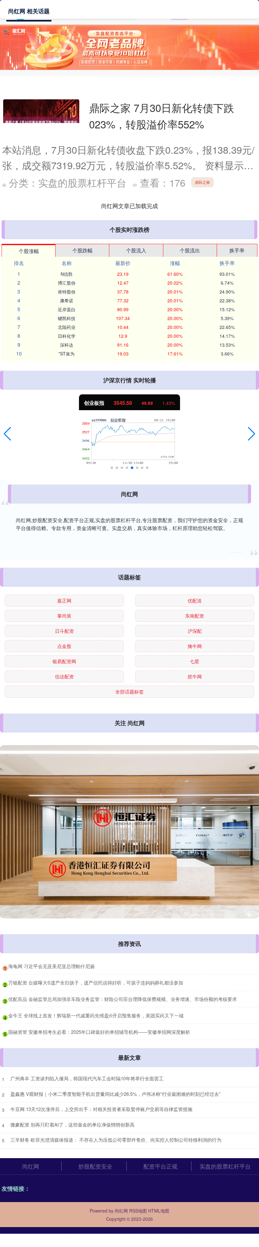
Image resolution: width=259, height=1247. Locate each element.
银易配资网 (64, 661)
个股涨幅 (29, 251)
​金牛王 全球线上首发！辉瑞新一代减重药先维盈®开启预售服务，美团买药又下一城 (96, 1015)
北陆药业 (66, 327)
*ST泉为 (66, 353)
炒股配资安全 (95, 1166)
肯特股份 (66, 291)
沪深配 (195, 630)
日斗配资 (64, 630)
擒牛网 (195, 646)
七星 (194, 661)
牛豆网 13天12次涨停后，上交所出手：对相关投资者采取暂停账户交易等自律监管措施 (101, 1109)
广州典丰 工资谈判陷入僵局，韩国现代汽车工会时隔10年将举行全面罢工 (87, 1078)
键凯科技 (66, 318)
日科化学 (66, 336)
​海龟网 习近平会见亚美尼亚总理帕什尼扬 (51, 966)
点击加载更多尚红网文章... (129, 205)
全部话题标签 (129, 691)
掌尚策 (64, 615)
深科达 (66, 345)
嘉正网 (64, 600)
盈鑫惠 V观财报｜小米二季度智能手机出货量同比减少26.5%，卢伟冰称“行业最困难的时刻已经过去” (115, 1093)
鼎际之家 (202, 182)
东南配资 (194, 615)
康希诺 (66, 300)
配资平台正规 (160, 1166)
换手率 (236, 250)
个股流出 (190, 250)
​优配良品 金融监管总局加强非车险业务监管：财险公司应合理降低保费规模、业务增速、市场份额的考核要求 (122, 999)
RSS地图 (138, 1210)
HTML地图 (158, 1210)
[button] (7, 434)
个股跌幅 (82, 250)
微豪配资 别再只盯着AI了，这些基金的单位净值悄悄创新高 (72, 1124)
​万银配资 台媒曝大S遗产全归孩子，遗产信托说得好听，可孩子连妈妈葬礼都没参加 (95, 982)
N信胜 (67, 274)
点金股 (64, 646)
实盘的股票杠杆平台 (225, 1166)
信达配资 (64, 676)
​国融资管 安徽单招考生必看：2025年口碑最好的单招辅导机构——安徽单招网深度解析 (99, 1031)
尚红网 (30, 1166)
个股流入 (136, 250)
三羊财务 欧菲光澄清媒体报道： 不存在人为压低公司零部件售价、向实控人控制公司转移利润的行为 (115, 1139)
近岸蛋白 (66, 309)
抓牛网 (195, 676)
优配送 (195, 600)
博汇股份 (66, 283)
